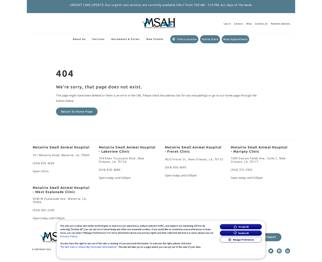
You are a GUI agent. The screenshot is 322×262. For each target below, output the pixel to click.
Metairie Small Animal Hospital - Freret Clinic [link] (193, 149)
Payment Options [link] (280, 23)
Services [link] (98, 39)
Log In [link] (227, 23)
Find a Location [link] (187, 39)
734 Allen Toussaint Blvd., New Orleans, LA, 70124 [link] (121, 160)
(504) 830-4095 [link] (176, 167)
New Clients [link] (155, 39)
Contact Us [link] (261, 23)
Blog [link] (249, 23)
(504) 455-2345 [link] (44, 210)
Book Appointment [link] (235, 39)
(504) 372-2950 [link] (242, 169)
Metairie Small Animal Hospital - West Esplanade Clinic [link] (61, 190)
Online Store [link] (210, 39)
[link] (158, 23)
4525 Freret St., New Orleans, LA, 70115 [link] (194, 159)
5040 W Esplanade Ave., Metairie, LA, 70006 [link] (60, 200)
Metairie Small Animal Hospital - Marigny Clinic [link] (259, 149)
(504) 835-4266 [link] (44, 163)
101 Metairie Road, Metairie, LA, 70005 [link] (61, 155)
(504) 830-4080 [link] (110, 169)
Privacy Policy (68, 236)
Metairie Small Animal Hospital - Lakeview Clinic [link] (127, 149)
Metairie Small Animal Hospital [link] (61, 147)
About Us (79, 39)
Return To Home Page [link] (77, 111)
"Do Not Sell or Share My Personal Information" (88, 246)
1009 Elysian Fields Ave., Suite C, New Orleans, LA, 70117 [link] (258, 160)
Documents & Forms (125, 39)
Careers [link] (238, 23)
